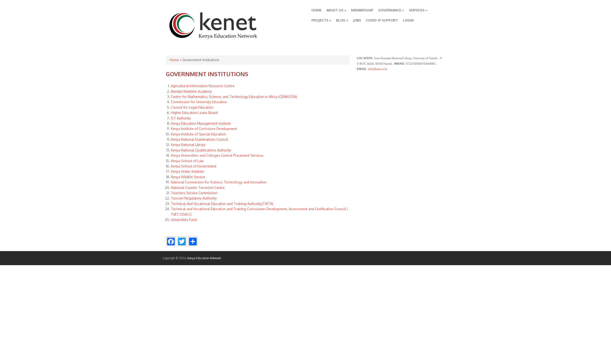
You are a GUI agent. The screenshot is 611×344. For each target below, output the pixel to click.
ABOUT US (336, 10)
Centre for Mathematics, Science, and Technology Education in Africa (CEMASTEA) (234, 97)
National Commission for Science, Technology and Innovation (218, 182)
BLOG (342, 20)
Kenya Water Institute (188, 171)
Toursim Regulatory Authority (194, 198)
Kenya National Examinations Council (199, 139)
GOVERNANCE (391, 10)
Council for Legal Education (192, 107)
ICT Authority (181, 118)
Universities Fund (184, 220)
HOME (316, 10)
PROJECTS (321, 20)
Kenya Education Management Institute (201, 123)
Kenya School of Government (193, 166)
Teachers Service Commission (194, 193)
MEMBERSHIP (362, 10)
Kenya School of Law (187, 161)
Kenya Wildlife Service (188, 177)
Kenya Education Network (204, 258)
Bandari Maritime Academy (192, 91)
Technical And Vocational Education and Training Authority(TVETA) (222, 204)
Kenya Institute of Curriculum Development (204, 129)
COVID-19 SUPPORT (382, 20)
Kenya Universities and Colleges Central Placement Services (217, 155)
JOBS (357, 20)
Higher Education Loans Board (194, 113)
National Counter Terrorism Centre (198, 188)
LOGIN (408, 20)
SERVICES (418, 10)
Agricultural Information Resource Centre (202, 86)
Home (174, 60)
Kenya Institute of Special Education (198, 134)
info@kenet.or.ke (377, 69)
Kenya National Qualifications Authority (201, 150)
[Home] (213, 40)
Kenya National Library (188, 145)
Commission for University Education (199, 102)
